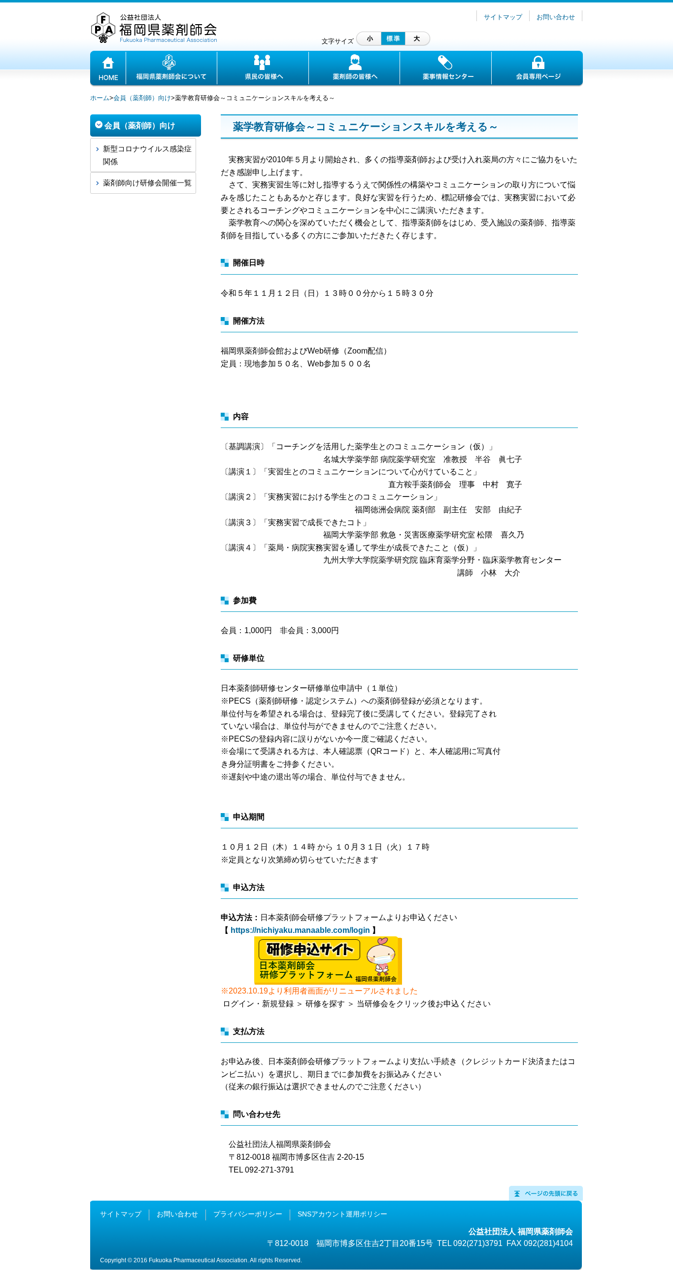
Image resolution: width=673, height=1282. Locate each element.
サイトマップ (503, 17)
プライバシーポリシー (247, 1214)
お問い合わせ (556, 17)
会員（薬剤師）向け (142, 98)
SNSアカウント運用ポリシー (342, 1214)
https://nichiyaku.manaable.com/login (300, 930)
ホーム (99, 98)
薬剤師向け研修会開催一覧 (147, 182)
